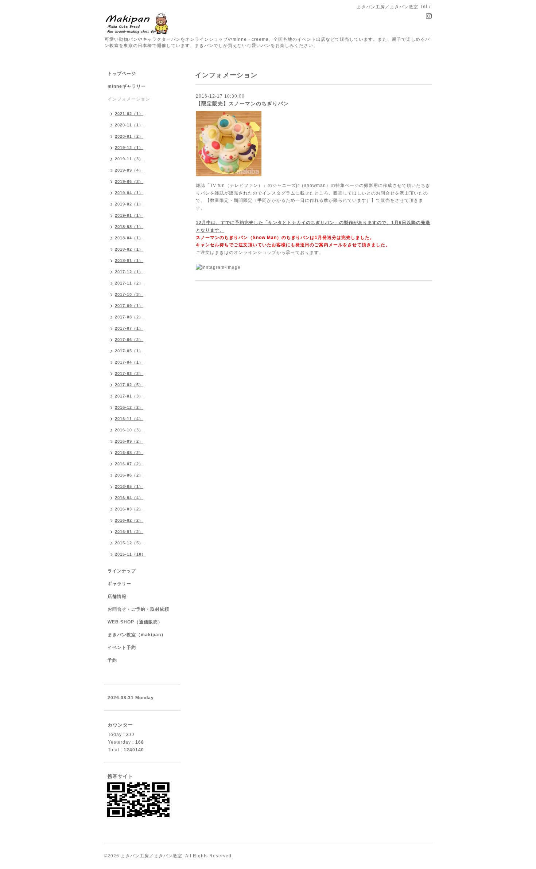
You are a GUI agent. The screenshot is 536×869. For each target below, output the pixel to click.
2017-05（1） (129, 351)
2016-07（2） (129, 464)
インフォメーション (129, 99)
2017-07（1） (129, 328)
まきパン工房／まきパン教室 (151, 855)
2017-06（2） (129, 339)
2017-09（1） (129, 306)
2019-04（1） (129, 193)
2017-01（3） (129, 396)
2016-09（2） (129, 441)
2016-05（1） (129, 486)
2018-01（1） (129, 260)
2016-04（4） (129, 498)
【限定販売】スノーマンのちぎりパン (242, 103)
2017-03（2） (129, 373)
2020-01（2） (129, 136)
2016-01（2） (129, 531)
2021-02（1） (129, 113)
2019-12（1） (129, 147)
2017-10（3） (129, 294)
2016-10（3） (129, 430)
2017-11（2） (129, 283)
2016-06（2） (129, 475)
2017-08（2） (129, 317)
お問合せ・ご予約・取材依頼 (138, 609)
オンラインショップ (255, 252)
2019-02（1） (129, 204)
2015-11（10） (130, 554)
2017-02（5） (129, 385)
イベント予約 (122, 647)
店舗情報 (117, 596)
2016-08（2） (129, 452)
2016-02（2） (129, 520)
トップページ (122, 73)
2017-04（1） (129, 362)
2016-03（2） (129, 509)
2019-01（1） (129, 215)
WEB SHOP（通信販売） (135, 622)
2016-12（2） (129, 407)
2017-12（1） (129, 272)
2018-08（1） (129, 226)
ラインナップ (122, 571)
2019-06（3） (129, 181)
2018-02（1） (129, 249)
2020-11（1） (129, 125)
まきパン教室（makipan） (137, 634)
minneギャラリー (127, 86)
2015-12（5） (129, 543)
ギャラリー (119, 583)
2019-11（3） (129, 159)
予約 (112, 660)
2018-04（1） (129, 238)
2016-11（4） (129, 418)
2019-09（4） (129, 170)
